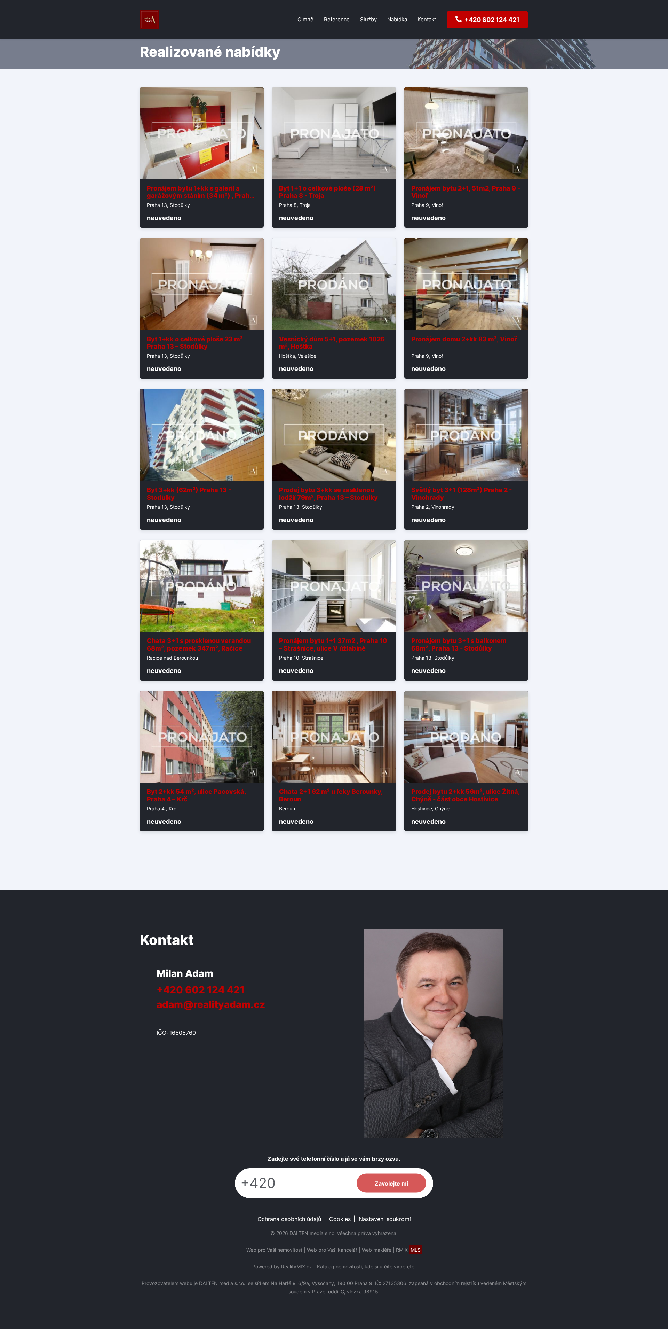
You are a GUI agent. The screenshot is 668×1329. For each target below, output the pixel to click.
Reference (337, 19)
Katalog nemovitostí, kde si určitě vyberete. (366, 1266)
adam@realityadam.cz (211, 1004)
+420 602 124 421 (201, 990)
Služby (368, 19)
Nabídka (397, 19)
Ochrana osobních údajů (289, 1218)
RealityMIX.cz (296, 1266)
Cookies (340, 1218)
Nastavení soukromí (385, 1218)
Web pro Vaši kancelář (332, 1250)
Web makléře (376, 1250)
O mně (305, 19)
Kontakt (427, 19)
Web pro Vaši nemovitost (274, 1250)
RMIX (408, 1250)
